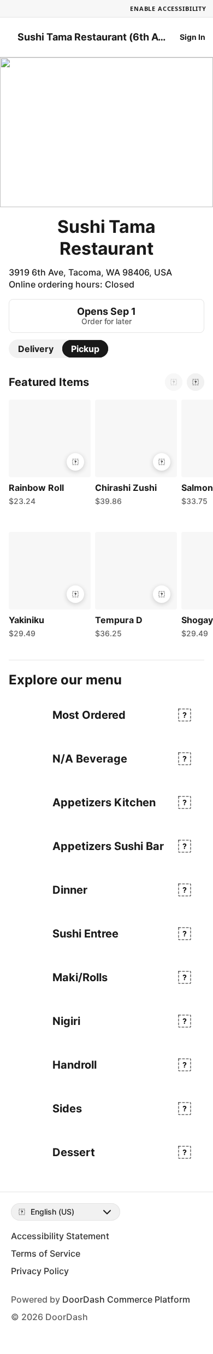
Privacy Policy (40, 1270)
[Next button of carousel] (195, 382)
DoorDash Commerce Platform (126, 1299)
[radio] (35, 348)
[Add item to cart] (75, 462)
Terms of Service (45, 1253)
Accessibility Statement (60, 1235)
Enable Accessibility (168, 8)
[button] (47, 455)
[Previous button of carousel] (173, 382)
